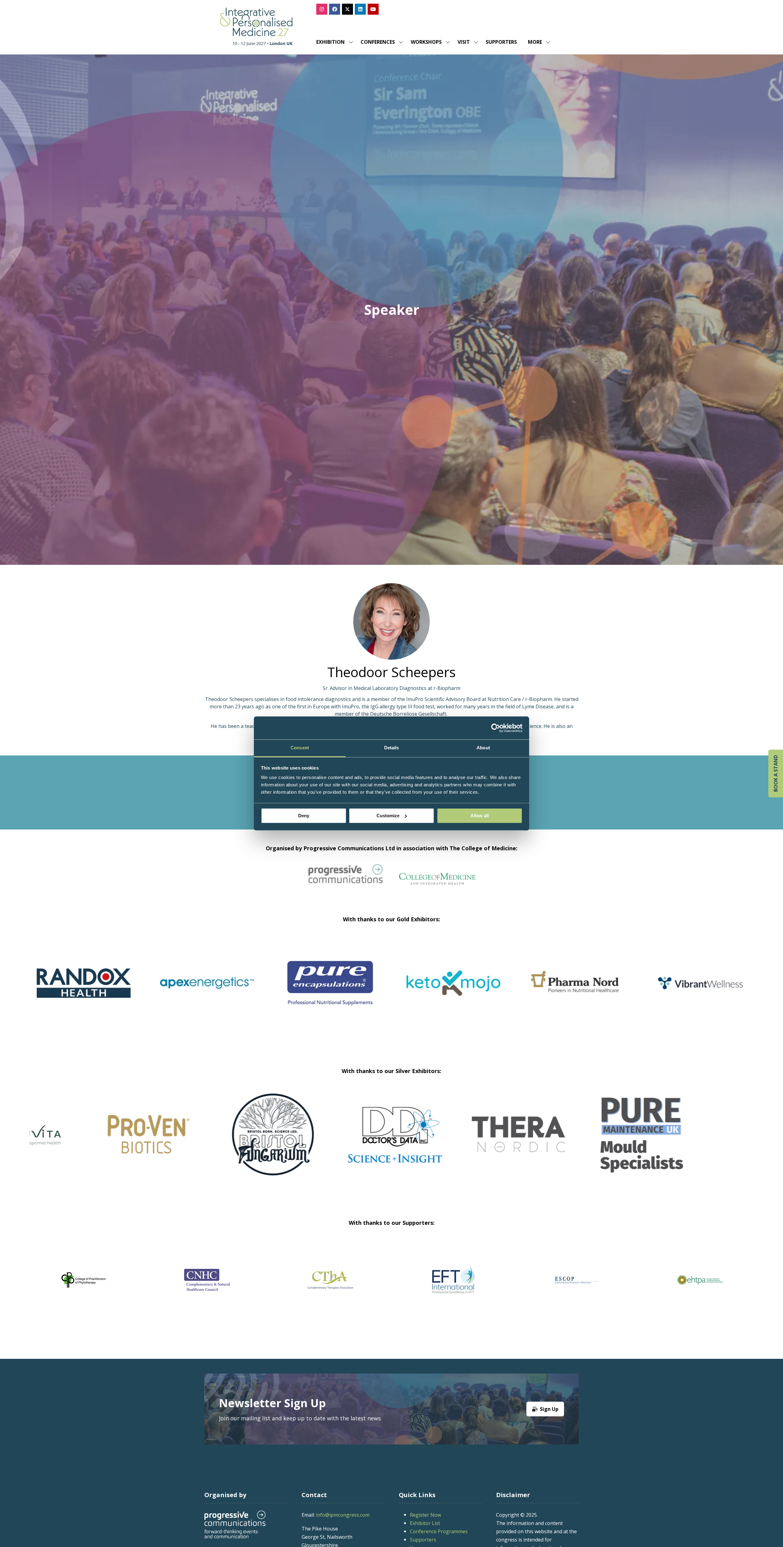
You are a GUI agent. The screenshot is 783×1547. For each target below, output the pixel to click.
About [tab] (483, 747)
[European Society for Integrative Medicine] (207, 1280)
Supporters (501, 42)
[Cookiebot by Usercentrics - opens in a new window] (495, 727)
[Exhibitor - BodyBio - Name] (592, 1142)
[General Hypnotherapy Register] (453, 1280)
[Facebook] (334, 9)
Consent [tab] (300, 747)
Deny (303, 815)
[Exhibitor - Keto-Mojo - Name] (453, 990)
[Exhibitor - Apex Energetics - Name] (207, 990)
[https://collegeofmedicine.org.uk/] (437, 882)
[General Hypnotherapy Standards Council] (576, 1280)
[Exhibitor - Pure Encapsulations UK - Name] (330, 990)
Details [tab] (391, 747)
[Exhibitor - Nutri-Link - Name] (469, 1142)
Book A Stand (775, 773)
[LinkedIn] (360, 9)
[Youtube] (373, 9)
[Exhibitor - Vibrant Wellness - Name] (700, 990)
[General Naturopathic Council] (700, 1280)
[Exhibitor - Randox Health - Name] (83, 990)
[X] (347, 9)
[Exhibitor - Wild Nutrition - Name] (345, 1142)
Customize (388, 815)
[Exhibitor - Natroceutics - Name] (99, 1142)
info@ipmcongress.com (342, 1515)
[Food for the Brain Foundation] (330, 1280)
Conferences (378, 42)
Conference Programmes (439, 1531)
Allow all (479, 815)
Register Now (425, 1515)
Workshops (426, 42)
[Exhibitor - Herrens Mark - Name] (715, 1142)
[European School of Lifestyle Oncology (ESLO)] (83, 1280)
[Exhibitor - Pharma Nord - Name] (576, 990)
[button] (537, 42)
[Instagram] (321, 9)
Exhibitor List (425, 1523)
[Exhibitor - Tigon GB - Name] (222, 1142)
